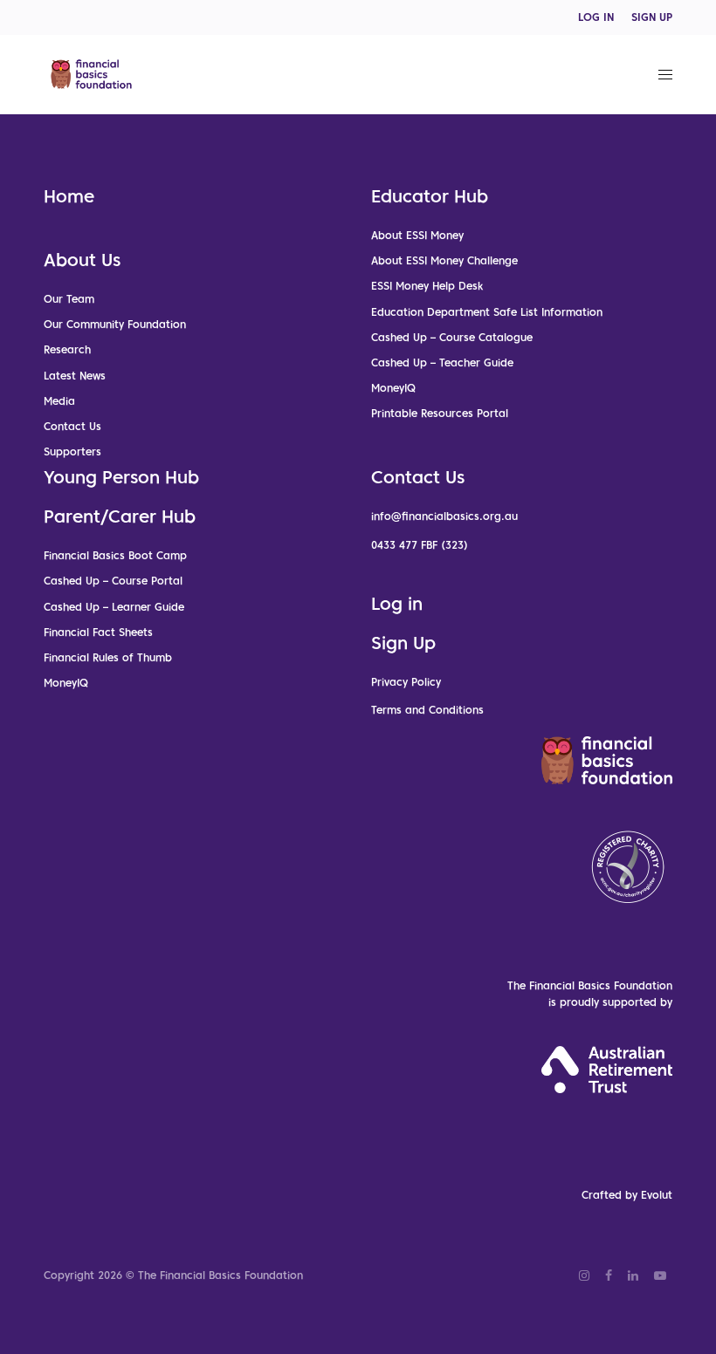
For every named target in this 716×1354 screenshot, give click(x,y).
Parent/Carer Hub (120, 516)
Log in (397, 603)
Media (59, 400)
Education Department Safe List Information (486, 311)
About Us (82, 260)
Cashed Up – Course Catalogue (452, 337)
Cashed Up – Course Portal (113, 580)
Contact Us (72, 426)
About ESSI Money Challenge (444, 260)
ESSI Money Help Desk (427, 285)
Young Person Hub (121, 477)
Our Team (69, 298)
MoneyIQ (393, 387)
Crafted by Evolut (627, 1194)
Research (67, 349)
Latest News (75, 375)
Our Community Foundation (115, 324)
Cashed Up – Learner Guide (114, 606)
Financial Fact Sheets (98, 632)
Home (69, 196)
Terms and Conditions (427, 709)
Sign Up (403, 643)
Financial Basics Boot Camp (115, 555)
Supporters (72, 451)
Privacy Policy (406, 681)
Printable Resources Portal (439, 413)
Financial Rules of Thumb (108, 657)
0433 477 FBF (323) (419, 544)
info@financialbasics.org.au (444, 516)
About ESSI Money (417, 235)
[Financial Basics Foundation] (91, 74)
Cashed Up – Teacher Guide (442, 362)
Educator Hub (429, 196)
